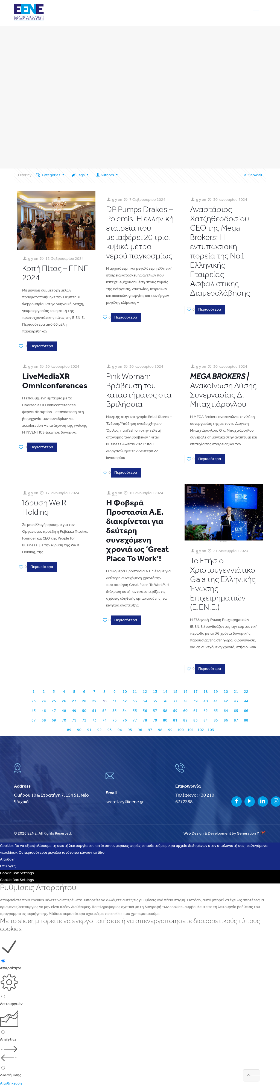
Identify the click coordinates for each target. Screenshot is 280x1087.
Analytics (8, 1040)
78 (145, 720)
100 (180, 730)
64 (226, 711)
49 (74, 711)
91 (89, 730)
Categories (51, 175)
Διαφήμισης (10, 1075)
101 (190, 730)
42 (226, 701)
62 (205, 711)
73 (94, 720)
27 (74, 701)
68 (44, 720)
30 (104, 701)
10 (124, 692)
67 (33, 720)
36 (165, 701)
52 (104, 711)
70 (64, 720)
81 (175, 720)
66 (246, 711)
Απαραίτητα (11, 968)
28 (84, 701)
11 (135, 692)
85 (216, 720)
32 (124, 701)
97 (150, 730)
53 (114, 711)
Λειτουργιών (11, 1004)
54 (124, 711)
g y (30, 259)
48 (64, 711)
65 (236, 711)
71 (74, 720)
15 (175, 692)
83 (195, 720)
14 (165, 692)
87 (236, 720)
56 (145, 711)
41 (216, 701)
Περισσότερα (41, 346)
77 (135, 720)
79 (155, 720)
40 (205, 701)
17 (195, 692)
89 (69, 730)
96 (140, 730)
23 (33, 701)
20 (226, 692)
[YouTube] (249, 802)
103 (211, 730)
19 (216, 692)
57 (155, 711)
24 (44, 701)
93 (109, 730)
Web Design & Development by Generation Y (221, 834)
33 (135, 701)
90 (79, 730)
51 (94, 711)
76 (124, 720)
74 (104, 720)
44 (246, 701)
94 (120, 730)
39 (195, 701)
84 (205, 720)
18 (205, 692)
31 (114, 701)
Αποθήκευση (11, 1084)
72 (84, 720)
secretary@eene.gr (125, 802)
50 (84, 711)
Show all (255, 175)
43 (236, 701)
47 (54, 711)
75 (114, 720)
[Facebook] (236, 802)
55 (135, 711)
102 (200, 730)
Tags (81, 175)
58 (165, 711)
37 (175, 701)
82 (185, 720)
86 (226, 720)
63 (216, 711)
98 (160, 730)
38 (185, 701)
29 (94, 701)
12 (145, 692)
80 (165, 720)
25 (54, 701)
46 (44, 711)
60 (185, 711)
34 (145, 701)
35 (155, 701)
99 (170, 730)
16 (185, 692)
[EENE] (28, 12)
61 (195, 711)
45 (33, 711)
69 (54, 720)
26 (64, 701)
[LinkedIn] (263, 802)
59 (175, 711)
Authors (107, 175)
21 (236, 692)
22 (246, 692)
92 (99, 730)
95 (130, 730)
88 (246, 720)
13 (155, 692)
